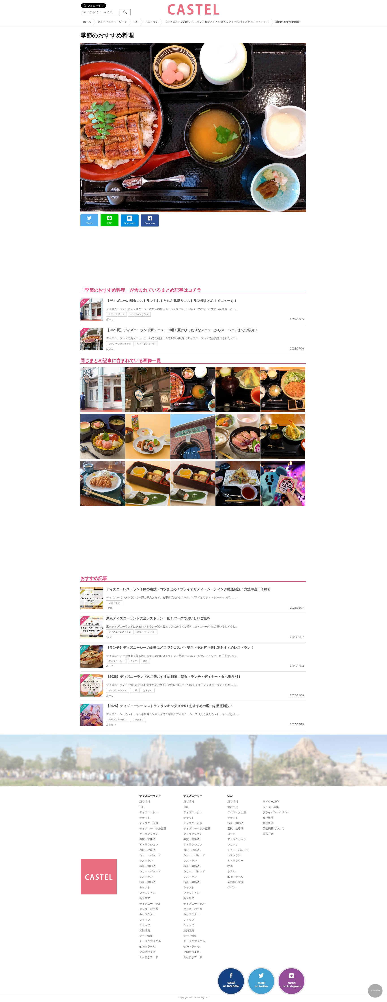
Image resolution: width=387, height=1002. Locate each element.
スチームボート (116, 314)
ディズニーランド (118, 690)
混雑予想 (232, 807)
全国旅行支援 (147, 951)
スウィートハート (146, 632)
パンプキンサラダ (139, 314)
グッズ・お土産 (148, 909)
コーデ (231, 833)
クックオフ (138, 719)
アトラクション (148, 833)
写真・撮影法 (147, 866)
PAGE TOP (375, 991)
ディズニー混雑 (148, 823)
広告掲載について (273, 828)
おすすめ (147, 690)
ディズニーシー (116, 661)
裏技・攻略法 (147, 839)
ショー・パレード (150, 855)
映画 (230, 866)
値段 (145, 661)
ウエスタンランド (146, 343)
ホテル (231, 871)
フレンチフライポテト (120, 343)
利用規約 (268, 823)
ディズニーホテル (150, 903)
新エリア (144, 898)
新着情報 (144, 801)
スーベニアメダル (150, 941)
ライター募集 (271, 807)
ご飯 (135, 690)
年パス (231, 887)
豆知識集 (144, 930)
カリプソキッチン (118, 719)
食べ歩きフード (148, 957)
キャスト (144, 887)
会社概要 (268, 817)
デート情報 (146, 935)
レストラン (114, 603)
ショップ (144, 919)
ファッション (147, 892)
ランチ (133, 661)
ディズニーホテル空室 (152, 828)
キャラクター (147, 914)
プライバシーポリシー (276, 812)
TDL (141, 807)
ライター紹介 (271, 801)
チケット (144, 817)
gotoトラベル (147, 946)
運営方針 (268, 833)
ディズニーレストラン (120, 632)
